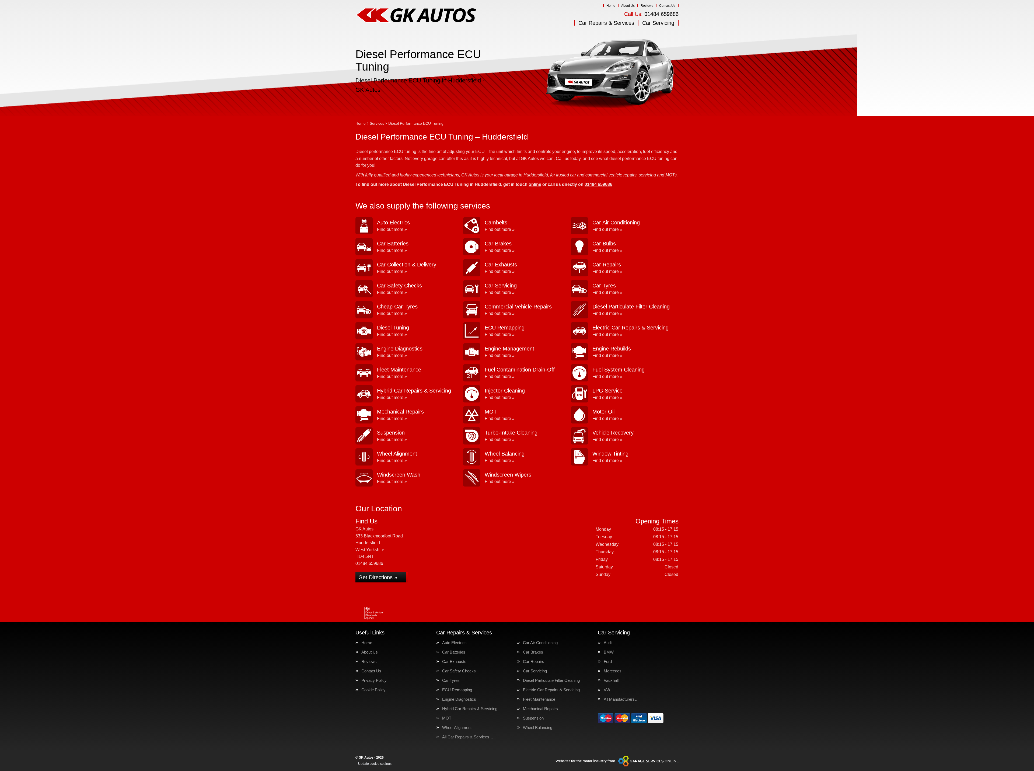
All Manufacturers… (621, 699)
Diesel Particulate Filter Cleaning (551, 680)
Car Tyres (451, 680)
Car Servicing (658, 23)
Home (610, 6)
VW (607, 690)
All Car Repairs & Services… (467, 737)
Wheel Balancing (537, 727)
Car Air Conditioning (540, 643)
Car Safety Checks (459, 671)
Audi (608, 643)
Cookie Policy (373, 690)
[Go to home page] (416, 15)
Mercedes (612, 671)
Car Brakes (533, 652)
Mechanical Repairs (540, 709)
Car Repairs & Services (606, 23)
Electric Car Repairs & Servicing (551, 690)
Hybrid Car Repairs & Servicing (469, 709)
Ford (608, 661)
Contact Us (667, 6)
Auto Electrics (454, 643)
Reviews (647, 6)
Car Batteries (453, 652)
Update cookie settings (375, 764)
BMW (609, 652)
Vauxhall (611, 680)
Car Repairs (533, 661)
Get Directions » (377, 577)
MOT (446, 718)
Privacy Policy (374, 680)
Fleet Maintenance (539, 699)
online (535, 184)
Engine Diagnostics (459, 699)
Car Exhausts (454, 661)
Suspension (533, 718)
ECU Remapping (457, 690)
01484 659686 (651, 14)
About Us (628, 6)
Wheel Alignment (456, 727)
